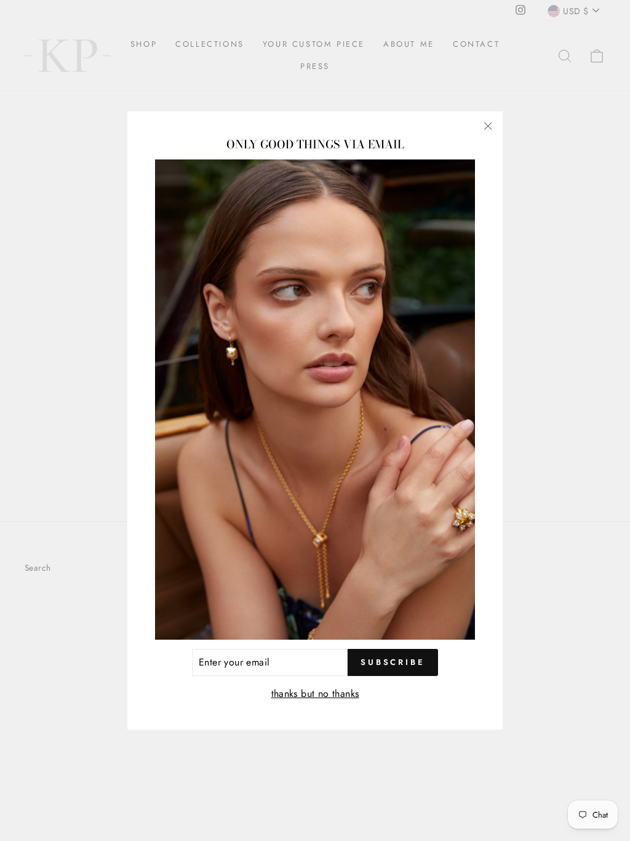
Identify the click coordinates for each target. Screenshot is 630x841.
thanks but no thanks (315, 693)
